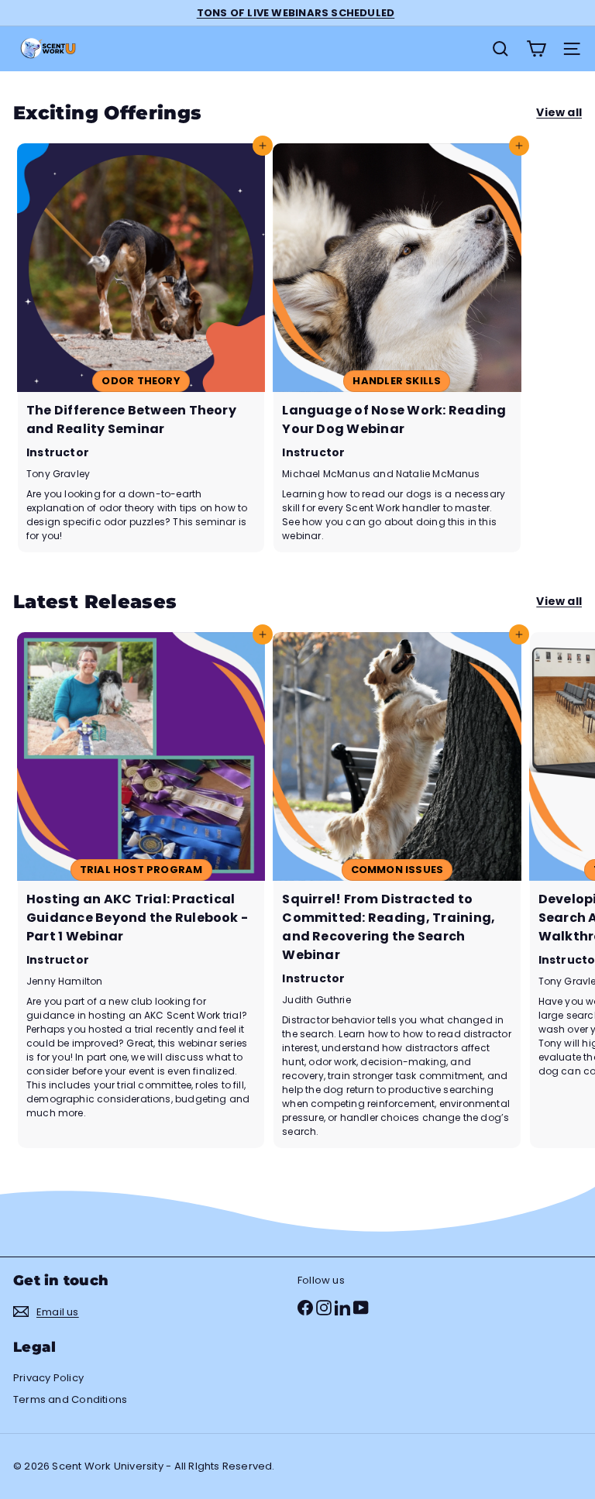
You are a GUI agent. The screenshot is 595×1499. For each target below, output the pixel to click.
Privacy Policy (48, 1377)
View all (559, 112)
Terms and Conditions (70, 1399)
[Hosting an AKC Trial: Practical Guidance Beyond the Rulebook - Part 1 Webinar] (141, 889)
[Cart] (536, 48)
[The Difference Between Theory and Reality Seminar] (141, 347)
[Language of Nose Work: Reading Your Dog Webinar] (397, 347)
